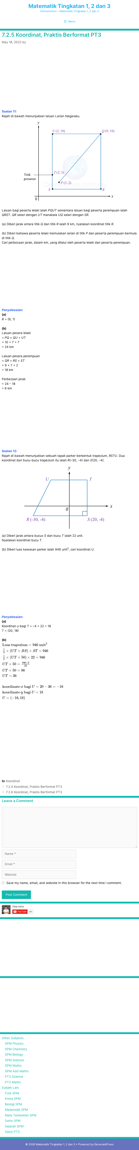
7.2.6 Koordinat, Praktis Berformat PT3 (34, 792)
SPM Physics (14, 1043)
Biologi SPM (13, 1104)
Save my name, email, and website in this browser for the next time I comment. (64, 883)
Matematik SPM (16, 1109)
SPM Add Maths (17, 1071)
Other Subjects (13, 1038)
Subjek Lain (10, 1087)
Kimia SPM (13, 1098)
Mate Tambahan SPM (20, 1115)
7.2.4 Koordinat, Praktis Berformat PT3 (34, 786)
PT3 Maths (13, 1082)
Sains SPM (12, 1121)
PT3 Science (14, 1076)
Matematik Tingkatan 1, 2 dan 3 (69, 6)
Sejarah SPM (14, 1126)
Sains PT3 (12, 1132)
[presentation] (33, 671)
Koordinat (13, 781)
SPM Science (14, 1060)
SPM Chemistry (16, 1049)
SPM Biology (14, 1054)
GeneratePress (104, 1144)
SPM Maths (13, 1065)
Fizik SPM (12, 1093)
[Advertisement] (69, 82)
